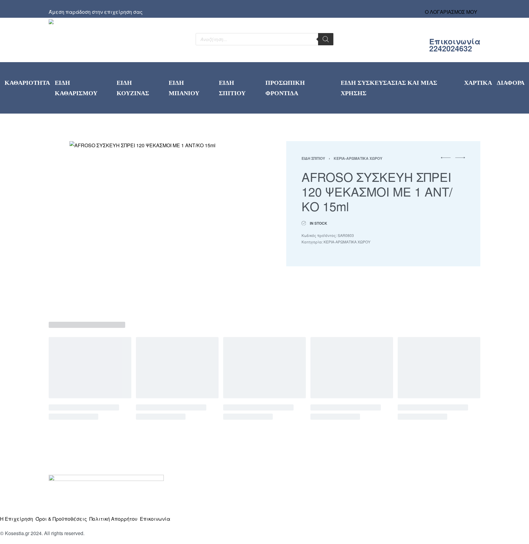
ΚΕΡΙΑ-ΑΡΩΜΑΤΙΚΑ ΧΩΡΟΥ (358, 158)
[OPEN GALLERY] (152, 223)
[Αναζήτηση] (325, 39)
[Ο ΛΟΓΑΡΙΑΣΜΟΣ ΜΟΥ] (451, 6)
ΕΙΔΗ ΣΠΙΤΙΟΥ (313, 158)
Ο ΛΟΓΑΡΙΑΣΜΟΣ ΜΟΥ (451, 11)
